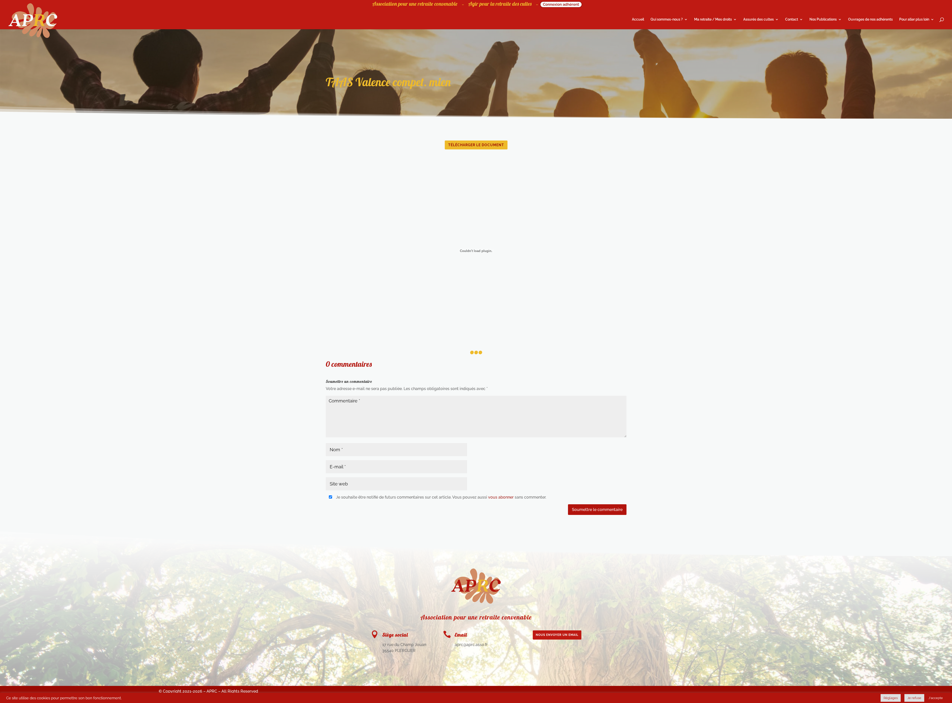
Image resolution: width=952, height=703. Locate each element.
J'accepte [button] (935, 698)
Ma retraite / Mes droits (713, 19)
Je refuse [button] (914, 698)
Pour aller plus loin (914, 19)
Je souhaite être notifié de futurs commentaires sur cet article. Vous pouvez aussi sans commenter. (440, 497)
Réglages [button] (891, 698)
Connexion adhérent (561, 4)
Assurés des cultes (758, 19)
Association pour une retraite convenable (414, 4)
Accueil (638, 19)
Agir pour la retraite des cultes (500, 4)
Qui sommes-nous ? (667, 19)
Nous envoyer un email (557, 635)
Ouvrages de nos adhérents (870, 19)
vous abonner (501, 497)
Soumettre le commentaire (597, 509)
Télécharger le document (476, 145)
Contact (791, 19)
